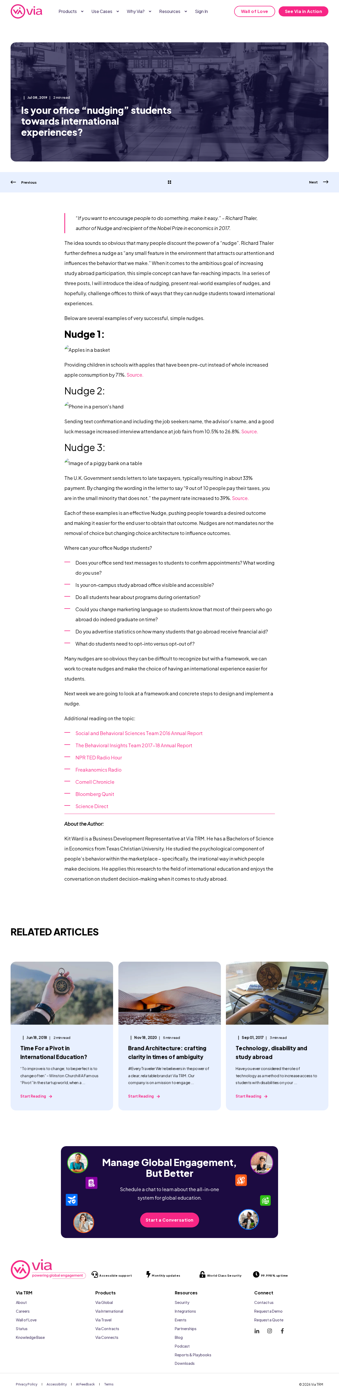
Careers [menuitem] (23, 1311)
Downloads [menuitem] (185, 1363)
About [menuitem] (21, 1302)
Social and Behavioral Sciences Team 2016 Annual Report (139, 733)
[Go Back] (169, 182)
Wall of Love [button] (254, 11)
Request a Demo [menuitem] (268, 1311)
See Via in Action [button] (303, 11)
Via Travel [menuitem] (103, 1319)
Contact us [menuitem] (264, 1302)
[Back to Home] (26, 11)
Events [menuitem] (180, 1319)
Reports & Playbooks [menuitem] (193, 1354)
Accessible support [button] (115, 1275)
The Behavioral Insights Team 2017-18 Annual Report (133, 745)
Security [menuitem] (182, 1302)
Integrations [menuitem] (185, 1311)
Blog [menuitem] (179, 1337)
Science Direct (91, 806)
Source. (135, 375)
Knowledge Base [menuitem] (30, 1337)
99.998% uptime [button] (274, 1275)
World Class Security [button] (224, 1275)
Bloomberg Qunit (94, 794)
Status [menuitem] (22, 1328)
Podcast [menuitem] (182, 1346)
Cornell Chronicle (94, 782)
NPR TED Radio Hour (98, 757)
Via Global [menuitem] (104, 1302)
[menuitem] (82, 11)
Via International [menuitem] (109, 1311)
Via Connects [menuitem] (106, 1337)
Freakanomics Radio (98, 770)
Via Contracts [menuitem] (107, 1328)
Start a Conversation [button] (170, 1220)
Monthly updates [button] (166, 1275)
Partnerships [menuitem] (186, 1328)
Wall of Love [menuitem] (26, 1319)
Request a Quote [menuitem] (268, 1319)
